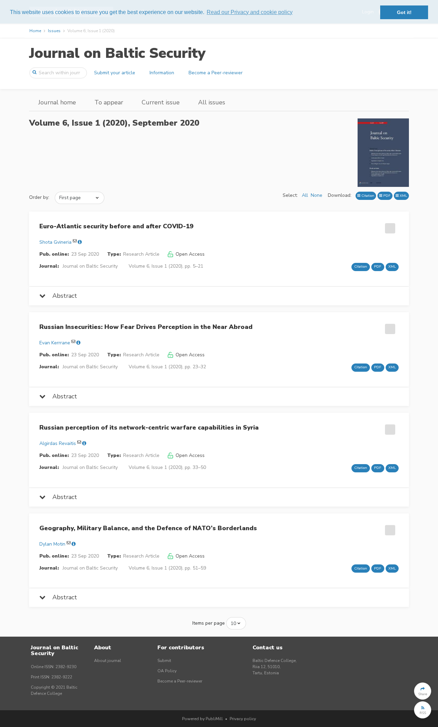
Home (35, 31)
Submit (164, 660)
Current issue (161, 102)
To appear (108, 102)
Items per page (208, 623)
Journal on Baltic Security (117, 53)
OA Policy (167, 671)
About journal (107, 660)
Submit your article (114, 72)
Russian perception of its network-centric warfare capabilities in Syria (149, 427)
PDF (386, 195)
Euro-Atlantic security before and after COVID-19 (116, 226)
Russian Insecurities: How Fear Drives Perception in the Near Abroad (146, 327)
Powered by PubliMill (202, 719)
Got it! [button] (404, 12)
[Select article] (389, 226)
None (316, 195)
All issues (211, 102)
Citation (367, 195)
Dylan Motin (52, 544)
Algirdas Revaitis (57, 443)
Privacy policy (243, 719)
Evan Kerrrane (54, 343)
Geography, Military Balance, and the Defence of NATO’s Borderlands (148, 528)
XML (403, 195)
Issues (54, 31)
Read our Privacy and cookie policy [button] (250, 12)
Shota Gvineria (55, 242)
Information (162, 72)
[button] (422, 691)
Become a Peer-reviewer (216, 72)
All (305, 195)
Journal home (57, 102)
